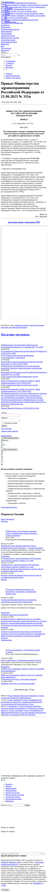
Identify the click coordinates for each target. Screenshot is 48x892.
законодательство (22, 325)
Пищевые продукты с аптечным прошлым (18, 683)
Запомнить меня (10, 423)
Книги (3, 519)
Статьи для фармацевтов (32, 700)
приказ (41, 325)
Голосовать (5, 507)
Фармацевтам (6, 34)
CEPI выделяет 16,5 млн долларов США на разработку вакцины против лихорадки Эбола (24, 12)
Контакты (9, 67)
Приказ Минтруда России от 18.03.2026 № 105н (20, 408)
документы (33, 325)
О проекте (10, 63)
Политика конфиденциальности (13, 708)
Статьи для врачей (14, 700)
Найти (27, 805)
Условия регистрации (35, 708)
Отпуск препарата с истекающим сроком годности (21, 660)
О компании (10, 61)
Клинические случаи (25, 704)
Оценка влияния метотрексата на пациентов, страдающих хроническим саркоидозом (19, 601)
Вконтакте (5, 50)
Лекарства (24, 696)
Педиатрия (5, 702)
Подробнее (5, 556)
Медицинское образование (18, 486)
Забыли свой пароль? (9, 431)
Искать (4, 805)
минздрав (5, 327)
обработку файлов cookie (11, 862)
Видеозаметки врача (9, 42)
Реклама (9, 65)
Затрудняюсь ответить (17, 503)
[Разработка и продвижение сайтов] (2, 780)
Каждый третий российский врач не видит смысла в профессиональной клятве (21, 576)
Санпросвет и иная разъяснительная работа (25, 496)
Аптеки (41, 696)
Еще (2, 46)
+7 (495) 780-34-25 (34, 733)
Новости (4, 521)
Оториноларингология (10, 29)
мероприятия (6, 436)
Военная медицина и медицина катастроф (25, 483)
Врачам (4, 579)
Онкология (5, 698)
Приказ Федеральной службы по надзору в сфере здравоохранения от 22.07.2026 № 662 (20, 390)
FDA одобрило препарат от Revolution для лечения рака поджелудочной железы (25, 17)
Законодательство (8, 36)
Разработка (5, 25)
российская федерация (18, 327)
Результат (13, 507)
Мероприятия (6, 31)
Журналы (10, 519)
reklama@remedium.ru (31, 736)
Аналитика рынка (8, 40)
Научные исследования (17, 478)
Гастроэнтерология (8, 704)
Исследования (14, 696)
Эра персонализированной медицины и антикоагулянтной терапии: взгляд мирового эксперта (26, 4)
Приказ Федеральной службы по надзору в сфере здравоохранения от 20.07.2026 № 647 (20, 382)
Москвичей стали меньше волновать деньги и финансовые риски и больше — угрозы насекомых (22, 547)
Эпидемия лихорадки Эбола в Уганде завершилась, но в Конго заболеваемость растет (25, 8)
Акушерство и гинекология (21, 702)
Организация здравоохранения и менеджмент (26, 481)
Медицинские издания (10, 38)
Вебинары (5, 44)
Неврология (5, 27)
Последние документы (15, 334)
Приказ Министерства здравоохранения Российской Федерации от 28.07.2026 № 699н (22, 363)
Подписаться (6, 48)
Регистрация (6, 429)
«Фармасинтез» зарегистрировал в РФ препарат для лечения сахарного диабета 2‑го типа (20, 566)
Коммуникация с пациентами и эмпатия (24, 493)
